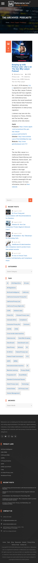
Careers (24, 542)
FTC (27, 356)
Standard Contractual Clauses (16, 379)
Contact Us (23, 544)
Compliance (23, 320)
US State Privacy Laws (7, 472)
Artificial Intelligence (13, 292)
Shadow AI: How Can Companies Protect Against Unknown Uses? (18, 227)
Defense (20, 347)
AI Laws (26, 283)
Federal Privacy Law (22, 352)
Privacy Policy (31, 542)
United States (11, 388)
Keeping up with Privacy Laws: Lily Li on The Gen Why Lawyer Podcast (22, 68)
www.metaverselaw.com (9, 524)
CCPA (8, 310)
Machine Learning (12, 370)
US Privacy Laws (23, 388)
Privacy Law (15, 77)
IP (27, 365)
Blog (12, 542)
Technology (25, 384)
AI (7, 283)
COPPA (9, 329)
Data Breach (10, 342)
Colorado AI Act (11, 320)
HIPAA (15, 361)
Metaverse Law (18, 74)
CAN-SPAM (4, 452)
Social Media (23, 375)
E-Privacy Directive (6, 461)
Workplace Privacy (6, 475)
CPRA (16, 329)
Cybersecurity (11, 338)
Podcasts (27, 79)
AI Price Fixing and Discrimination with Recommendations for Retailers (18, 215)
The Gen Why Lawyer (18, 81)
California (25, 292)
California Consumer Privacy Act (16, 297)
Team (8, 542)
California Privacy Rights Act (15, 306)
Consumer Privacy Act (13, 324)
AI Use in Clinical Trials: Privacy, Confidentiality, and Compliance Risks (19, 258)
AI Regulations (11, 287)
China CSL (10, 315)
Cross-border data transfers (15, 333)
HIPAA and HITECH (6, 466)
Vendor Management (13, 393)
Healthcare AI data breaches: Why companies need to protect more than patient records (18, 247)
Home (7, 22)
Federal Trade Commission (15, 356)
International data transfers (15, 365)
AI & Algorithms (16, 283)
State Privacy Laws (12, 384)
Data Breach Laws (23, 342)
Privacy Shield (25, 370)
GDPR (29, 74)
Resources (18, 542)
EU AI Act (10, 352)
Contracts (27, 324)
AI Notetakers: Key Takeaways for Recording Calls (19, 237)
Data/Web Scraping (24, 338)
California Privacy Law (13, 301)
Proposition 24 (11, 375)
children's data (18, 310)
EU (27, 347)
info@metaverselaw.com (10, 520)
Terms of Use (15, 544)
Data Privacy (10, 347)
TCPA (2, 469)
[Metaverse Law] (19, 3)
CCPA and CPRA (5, 455)
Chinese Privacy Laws (22, 315)
